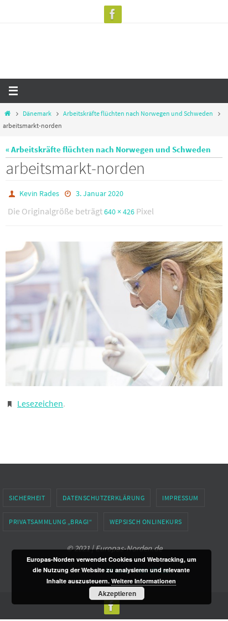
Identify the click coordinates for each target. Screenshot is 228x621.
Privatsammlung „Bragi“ (50, 514)
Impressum (180, 490)
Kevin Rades (39, 193)
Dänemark (37, 113)
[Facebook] (113, 14)
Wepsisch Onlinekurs (146, 514)
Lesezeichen (40, 397)
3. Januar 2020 (99, 193)
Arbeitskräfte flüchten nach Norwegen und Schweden (138, 113)
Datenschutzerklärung (103, 490)
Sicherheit (27, 490)
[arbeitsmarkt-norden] (114, 309)
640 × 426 (119, 209)
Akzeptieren (117, 593)
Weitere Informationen (143, 581)
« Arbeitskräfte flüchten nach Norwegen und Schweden (108, 149)
